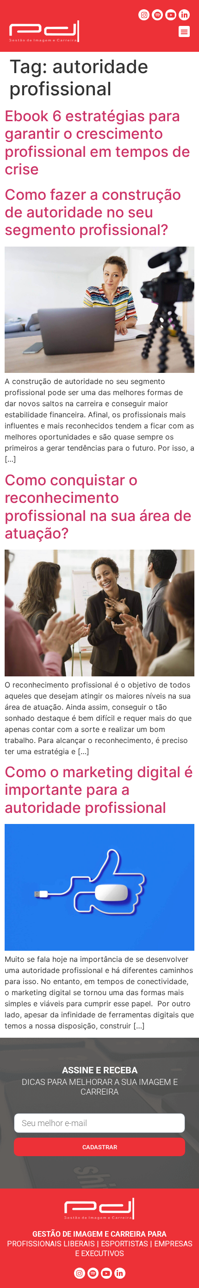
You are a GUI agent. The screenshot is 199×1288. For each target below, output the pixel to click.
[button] (184, 31)
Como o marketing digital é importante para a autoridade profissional (99, 790)
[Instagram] (143, 14)
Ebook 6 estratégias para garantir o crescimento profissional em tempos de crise (97, 142)
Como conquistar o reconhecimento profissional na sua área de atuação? (98, 506)
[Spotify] (157, 14)
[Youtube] (170, 14)
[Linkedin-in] (184, 14)
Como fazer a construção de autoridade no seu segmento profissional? (93, 212)
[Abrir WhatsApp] (176, 1265)
